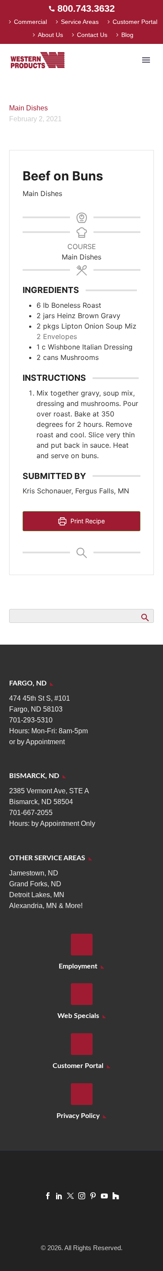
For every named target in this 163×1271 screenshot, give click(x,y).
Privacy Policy (78, 1115)
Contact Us (92, 34)
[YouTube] (104, 1195)
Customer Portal (135, 21)
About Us (50, 34)
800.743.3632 (86, 8)
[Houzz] (115, 1195)
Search (144, 617)
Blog (127, 34)
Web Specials (78, 1015)
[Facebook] (47, 1195)
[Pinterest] (93, 1195)
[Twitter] (70, 1195)
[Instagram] (81, 1195)
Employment (78, 966)
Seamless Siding (103, 73)
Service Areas (80, 21)
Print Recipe (87, 521)
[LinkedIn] (59, 1195)
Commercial (30, 21)
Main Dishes (28, 108)
